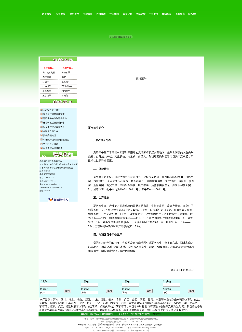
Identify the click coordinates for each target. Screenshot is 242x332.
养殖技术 (101, 14)
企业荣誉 (87, 14)
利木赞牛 (64, 91)
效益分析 (127, 14)
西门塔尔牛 (65, 86)
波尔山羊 (45, 95)
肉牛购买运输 (47, 72)
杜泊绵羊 (45, 86)
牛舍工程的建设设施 (52, 148)
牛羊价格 (153, 14)
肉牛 (112, 324)
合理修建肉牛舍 (50, 131)
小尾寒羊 (45, 91)
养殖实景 (45, 77)
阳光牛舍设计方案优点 (54, 127)
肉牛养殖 (98, 324)
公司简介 (60, 14)
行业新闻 (114, 14)
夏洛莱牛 (64, 81)
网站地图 (157, 314)
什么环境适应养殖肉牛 (54, 122)
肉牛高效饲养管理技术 (54, 114)
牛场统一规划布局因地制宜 (56, 139)
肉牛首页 (46, 14)
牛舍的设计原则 (50, 144)
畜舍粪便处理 (49, 135)
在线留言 (180, 14)
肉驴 (62, 77)
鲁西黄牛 (64, 95)
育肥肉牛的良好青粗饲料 (55, 118)
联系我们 (192, 14)
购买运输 (141, 14)
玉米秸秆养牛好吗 (51, 110)
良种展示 (74, 14)
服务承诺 (166, 14)
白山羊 (44, 81)
